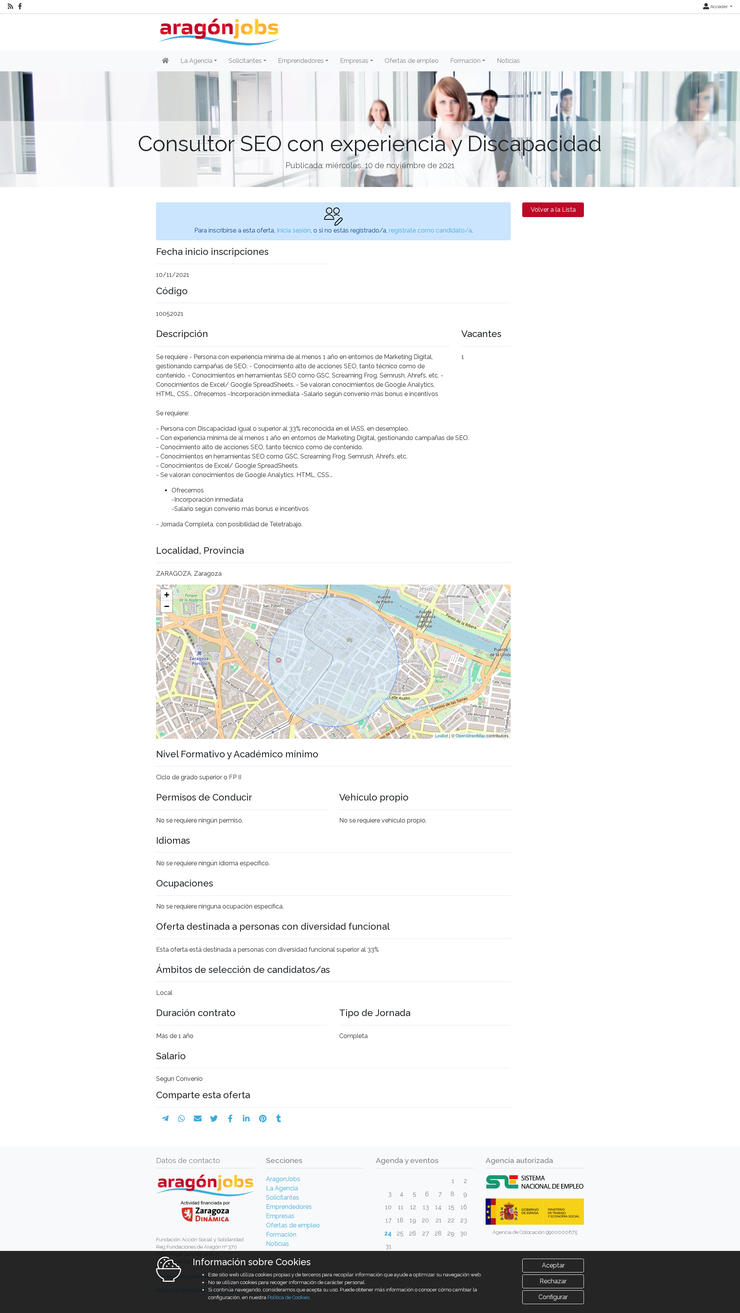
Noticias (508, 60)
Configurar (553, 1297)
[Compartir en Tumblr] (278, 1118)
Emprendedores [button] (301, 60)
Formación (281, 1234)
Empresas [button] (354, 60)
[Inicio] (218, 29)
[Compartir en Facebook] (230, 1118)
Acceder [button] (719, 6)
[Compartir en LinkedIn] (246, 1118)
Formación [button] (465, 60)
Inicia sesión (294, 230)
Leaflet (441, 735)
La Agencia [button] (196, 60)
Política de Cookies (288, 1297)
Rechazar (553, 1281)
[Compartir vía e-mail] (198, 1118)
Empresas (280, 1216)
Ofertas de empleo (412, 60)
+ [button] (166, 595)
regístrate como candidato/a (430, 230)
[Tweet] (214, 1118)
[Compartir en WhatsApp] (181, 1118)
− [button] (166, 606)
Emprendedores (289, 1206)
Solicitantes (282, 1197)
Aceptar (553, 1265)
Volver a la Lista (553, 209)
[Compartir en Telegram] (165, 1118)
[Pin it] (262, 1118)
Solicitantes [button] (245, 60)
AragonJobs (283, 1179)
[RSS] (10, 6)
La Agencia (282, 1188)
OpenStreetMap (470, 735)
